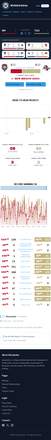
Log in (5, 340)
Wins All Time (25, 267)
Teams (4, 387)
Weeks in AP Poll (25, 299)
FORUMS (5, 15)
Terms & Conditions (9, 406)
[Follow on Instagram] (29, 33)
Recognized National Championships (25, 250)
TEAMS (23, 12)
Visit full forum (18, 321)
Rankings (5, 380)
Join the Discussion (13, 84)
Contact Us (6, 413)
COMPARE (29, 12)
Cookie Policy (7, 410)
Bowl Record (25, 272)
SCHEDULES (38, 12)
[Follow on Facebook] (22, 33)
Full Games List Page (34, 84)
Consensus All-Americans (25, 278)
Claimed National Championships (25, 245)
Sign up (45, 6)
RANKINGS (16, 12)
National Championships (11, 384)
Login (38, 6)
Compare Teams (8, 391)
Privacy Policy (7, 403)
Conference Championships (25, 256)
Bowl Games (25, 261)
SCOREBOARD (7, 12)
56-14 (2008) (39, 152)
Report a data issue (26, 89)
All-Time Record (25, 239)
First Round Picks (25, 294)
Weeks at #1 (25, 305)
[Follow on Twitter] (25, 33)
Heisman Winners (25, 283)
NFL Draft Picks (25, 288)
